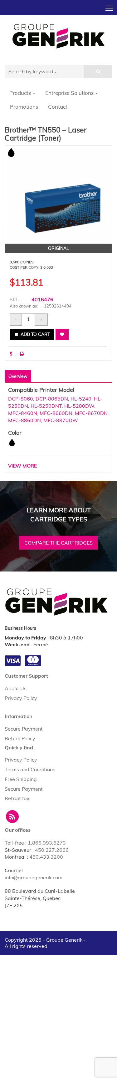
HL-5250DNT (46, 406)
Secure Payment (24, 729)
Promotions (24, 106)
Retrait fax (17, 798)
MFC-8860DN (24, 420)
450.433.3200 (46, 857)
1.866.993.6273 (47, 843)
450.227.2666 (52, 850)
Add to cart (34, 334)
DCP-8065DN (52, 399)
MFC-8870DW (60, 420)
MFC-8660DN (56, 413)
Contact (57, 106)
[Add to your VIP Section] (62, 334)
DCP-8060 (20, 399)
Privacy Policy (21, 698)
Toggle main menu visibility (109, 7)
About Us (16, 688)
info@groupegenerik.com (33, 877)
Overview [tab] (17, 376)
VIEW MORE (22, 466)
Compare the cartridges (58, 543)
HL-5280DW (79, 406)
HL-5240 (81, 399)
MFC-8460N (22, 413)
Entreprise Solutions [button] (70, 93)
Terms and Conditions (30, 769)
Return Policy (20, 738)
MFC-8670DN (91, 413)
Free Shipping (21, 779)
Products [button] (20, 93)
